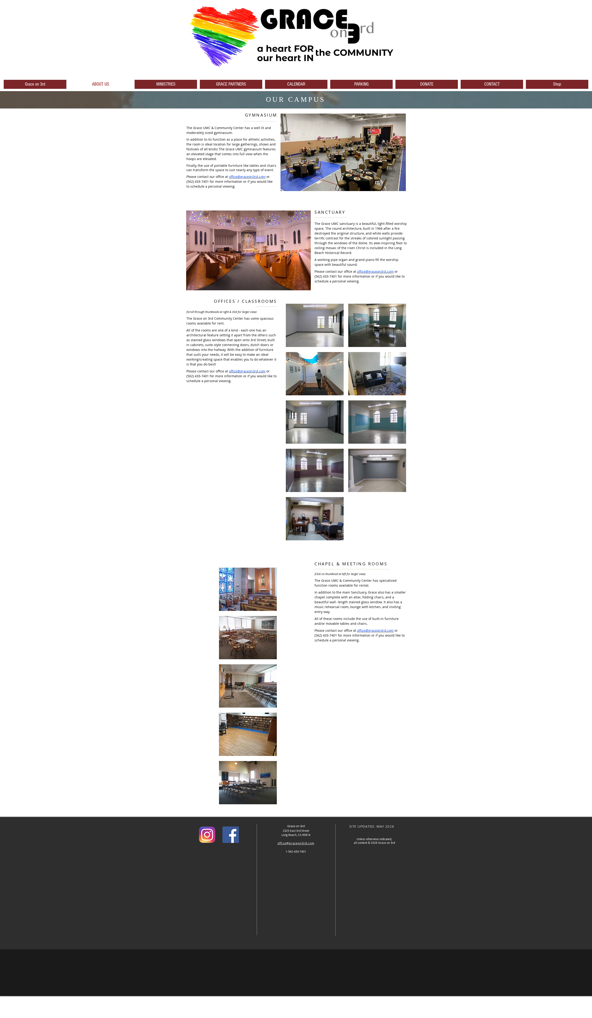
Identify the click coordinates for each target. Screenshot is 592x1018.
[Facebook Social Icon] (230, 834)
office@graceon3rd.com (247, 176)
